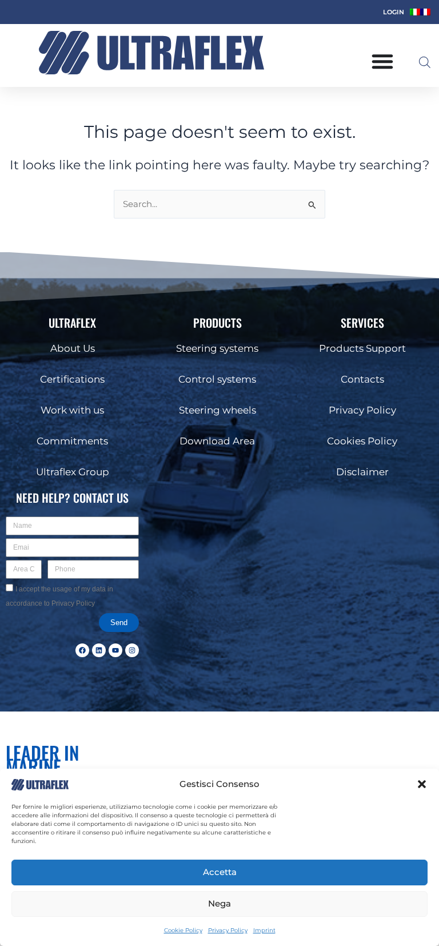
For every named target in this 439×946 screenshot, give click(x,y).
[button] (422, 784)
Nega (219, 903)
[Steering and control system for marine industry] (151, 52)
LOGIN (393, 12)
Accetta (220, 871)
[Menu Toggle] (382, 61)
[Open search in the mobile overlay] (424, 62)
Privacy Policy (228, 930)
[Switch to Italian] (415, 12)
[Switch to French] (425, 12)
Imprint (264, 930)
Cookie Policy (183, 930)
